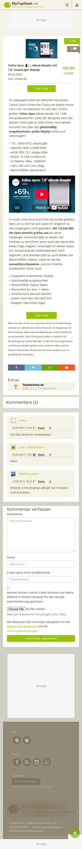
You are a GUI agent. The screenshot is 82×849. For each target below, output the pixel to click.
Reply (41, 428)
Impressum (16, 823)
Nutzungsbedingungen (22, 631)
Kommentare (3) (22, 402)
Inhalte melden (19, 827)
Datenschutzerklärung (22, 626)
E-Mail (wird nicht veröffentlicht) (28, 572)
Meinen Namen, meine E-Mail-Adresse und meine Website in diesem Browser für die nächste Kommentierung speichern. (40, 597)
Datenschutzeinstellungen (26, 831)
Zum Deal (41, 88)
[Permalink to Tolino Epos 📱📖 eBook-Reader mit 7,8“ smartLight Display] (42, 48)
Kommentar (15, 514)
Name (11, 557)
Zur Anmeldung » (26, 781)
